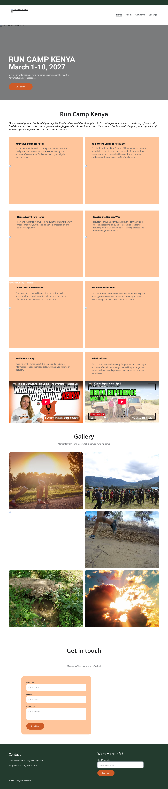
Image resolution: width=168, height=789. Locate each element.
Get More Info (103, 760)
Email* (29, 695)
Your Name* (31, 683)
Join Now (35, 726)
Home (119, 14)
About (128, 14)
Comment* (30, 707)
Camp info (140, 14)
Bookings (153, 14)
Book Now (20, 86)
